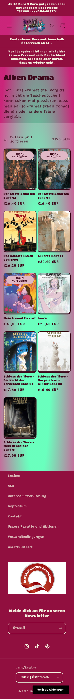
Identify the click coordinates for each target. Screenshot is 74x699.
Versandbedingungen (26, 537)
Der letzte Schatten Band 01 (53, 195)
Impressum (17, 506)
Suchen (14, 475)
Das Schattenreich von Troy (18, 257)
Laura (42, 318)
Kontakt (15, 516)
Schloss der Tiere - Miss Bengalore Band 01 (19, 445)
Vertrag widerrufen (51, 689)
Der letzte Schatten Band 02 (19, 195)
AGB (11, 486)
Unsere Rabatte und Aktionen (33, 526)
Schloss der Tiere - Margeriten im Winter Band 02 (53, 380)
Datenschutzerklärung (27, 496)
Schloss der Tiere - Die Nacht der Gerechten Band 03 (19, 380)
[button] (9, 26)
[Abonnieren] (60, 628)
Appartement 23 (51, 256)
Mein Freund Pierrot (20, 318)
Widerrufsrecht (20, 547)
